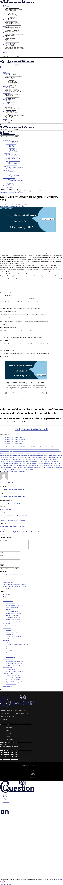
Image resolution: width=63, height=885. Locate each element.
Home (4, 5)
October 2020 (12, 17)
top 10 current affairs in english (28, 467)
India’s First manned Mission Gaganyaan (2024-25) (13, 515)
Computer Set (6, 26)
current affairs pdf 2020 (34, 451)
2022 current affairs (28, 446)
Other (5, 655)
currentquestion (39, 453)
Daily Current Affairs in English (11, 621)
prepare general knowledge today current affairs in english (20, 463)
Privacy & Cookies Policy (6, 884)
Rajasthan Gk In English (12, 22)
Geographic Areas (10, 35)
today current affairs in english (50, 465)
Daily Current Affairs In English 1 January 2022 (15, 455)
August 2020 (12, 14)
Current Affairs (6, 6)
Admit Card (9, 53)
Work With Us (9, 727)
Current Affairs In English (10, 191)
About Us (33, 771)
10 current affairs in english (6, 446)
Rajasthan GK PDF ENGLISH (13, 25)
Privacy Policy (9, 733)
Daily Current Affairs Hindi (12, 8)
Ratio (7, 39)
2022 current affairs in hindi (40, 446)
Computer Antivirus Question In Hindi (9, 750)
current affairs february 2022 (19, 449)
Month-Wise (7, 640)
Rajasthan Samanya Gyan (12, 23)
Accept (60, 879)
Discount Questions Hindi (13, 632)
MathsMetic (6, 36)
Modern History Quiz (5, 509)
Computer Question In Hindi (13, 27)
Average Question (10, 38)
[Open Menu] (0, 67)
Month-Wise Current (11, 10)
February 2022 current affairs (39, 461)
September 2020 (13, 15)
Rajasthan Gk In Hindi (13, 679)
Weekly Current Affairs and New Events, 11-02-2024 (13, 526)
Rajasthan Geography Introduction (14, 34)
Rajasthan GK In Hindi (11, 21)
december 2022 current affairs (10, 461)
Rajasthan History (11, 684)
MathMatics (7, 628)
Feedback (8, 736)
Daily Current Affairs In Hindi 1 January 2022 (38, 457)
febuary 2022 (49, 461)
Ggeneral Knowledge (12, 675)
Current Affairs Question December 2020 (17, 644)
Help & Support (9, 739)
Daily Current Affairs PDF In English (15, 48)
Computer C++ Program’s (12, 30)
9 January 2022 (50, 446)
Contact (33, 774)
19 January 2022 (17, 446)
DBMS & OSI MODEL (11, 31)
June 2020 (11, 12)
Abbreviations (9, 49)
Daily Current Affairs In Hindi (31, 429)
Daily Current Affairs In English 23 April (13, 441)
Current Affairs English (13, 617)
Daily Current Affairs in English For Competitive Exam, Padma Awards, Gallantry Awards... (24, 532)
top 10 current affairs (16, 467)
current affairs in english (45, 449)
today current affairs (10, 465)
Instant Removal (33, 775)
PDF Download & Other (9, 44)
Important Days (10, 51)
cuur (44, 453)
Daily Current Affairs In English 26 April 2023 (14, 439)
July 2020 (11, 13)
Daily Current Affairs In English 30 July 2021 (14, 437)
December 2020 (13, 18)
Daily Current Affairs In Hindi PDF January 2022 (22, 459)
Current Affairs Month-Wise (22, 451)
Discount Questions (11, 43)
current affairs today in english (12, 453)
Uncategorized (7, 686)
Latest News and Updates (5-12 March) (10, 503)
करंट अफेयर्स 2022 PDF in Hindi (43, 467)
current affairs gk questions (32, 449)
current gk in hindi (23, 453)
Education (5, 52)
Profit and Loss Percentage (12, 42)
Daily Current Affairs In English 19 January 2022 (38, 455)
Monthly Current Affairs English (14, 619)
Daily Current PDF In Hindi (14, 663)
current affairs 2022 (7, 449)
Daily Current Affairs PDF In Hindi (14, 47)
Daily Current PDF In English (14, 661)
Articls (6, 596)
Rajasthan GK (6, 19)
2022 (22, 446)
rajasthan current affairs (52, 463)
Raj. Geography (7, 32)
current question (32, 453)
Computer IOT (9, 29)
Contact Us (8, 730)
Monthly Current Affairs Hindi (14, 613)
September (9, 652)
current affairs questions (46, 451)
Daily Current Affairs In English (14, 9)
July (8, 646)
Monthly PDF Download (12, 45)
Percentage (9, 40)
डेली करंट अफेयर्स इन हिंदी (30, 469)
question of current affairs (40, 463)
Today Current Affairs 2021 (22, 465)
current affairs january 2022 (9, 451)
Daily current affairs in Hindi (12, 205)
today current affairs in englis (36, 465)
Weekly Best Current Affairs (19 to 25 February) (12, 520)
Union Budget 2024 (8, 588)
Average (9, 630)
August (8, 642)
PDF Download (8, 659)
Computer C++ (10, 603)
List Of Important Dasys (10, 625)
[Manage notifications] (3, 881)
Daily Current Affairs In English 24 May (12, 443)
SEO (8, 599)
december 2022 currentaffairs (24, 461)
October (9, 650)
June (8, 648)
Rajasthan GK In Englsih (13, 677)
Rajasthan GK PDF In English (14, 681)
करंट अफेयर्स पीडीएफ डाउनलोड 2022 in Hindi (15, 469)
